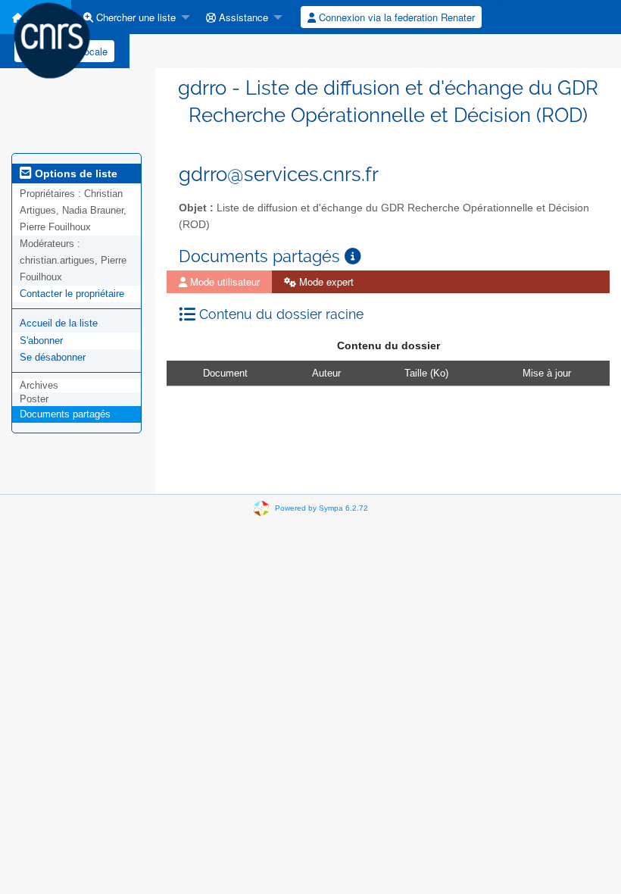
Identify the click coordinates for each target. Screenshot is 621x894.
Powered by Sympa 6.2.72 (321, 508)
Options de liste (74, 173)
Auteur (326, 373)
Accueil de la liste (59, 323)
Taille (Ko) (426, 373)
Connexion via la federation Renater (395, 17)
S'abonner (41, 340)
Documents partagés (65, 414)
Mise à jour (547, 373)
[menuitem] (132, 17)
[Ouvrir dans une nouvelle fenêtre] (353, 256)
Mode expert (325, 281)
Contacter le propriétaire (72, 293)
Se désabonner (53, 357)
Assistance (242, 17)
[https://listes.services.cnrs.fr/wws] (51, 39)
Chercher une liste (134, 17)
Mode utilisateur (223, 281)
